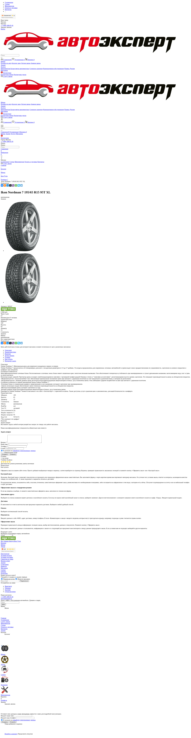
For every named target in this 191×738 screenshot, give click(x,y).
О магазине (5, 564)
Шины (3, 61)
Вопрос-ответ (5, 561)
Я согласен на (19, 451)
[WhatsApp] (16, 185)
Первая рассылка (9, 579)
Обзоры (3, 571)
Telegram (8, 588)
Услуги (3, 67)
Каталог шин (16, 63)
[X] (10, 185)
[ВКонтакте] (2, 185)
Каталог (3, 543)
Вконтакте (8, 586)
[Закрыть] (1, 156)
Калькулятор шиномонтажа (20, 68)
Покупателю (5, 554)
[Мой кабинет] (2, 120)
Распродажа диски (20, 74)
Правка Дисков (69, 68)
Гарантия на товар (7, 559)
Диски (3, 546)
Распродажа (5, 138)
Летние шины (26, 63)
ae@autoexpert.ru (6, 598)
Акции (3, 65)
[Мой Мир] (7, 185)
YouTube (8, 590)
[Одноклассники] (5, 185)
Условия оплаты (6, 555)
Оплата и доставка (30, 162)
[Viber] (13, 185)
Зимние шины (36, 63)
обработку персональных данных (24, 451)
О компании (5, 162)
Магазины (4, 70)
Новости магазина (23, 579)
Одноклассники (10, 591)
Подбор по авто (6, 63)
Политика (4, 573)
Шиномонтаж (6, 68)
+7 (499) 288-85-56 (7, 25)
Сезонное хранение (36, 68)
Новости (4, 566)
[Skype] (19, 185)
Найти (3, 604)
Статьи (12, 162)
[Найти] (1, 57)
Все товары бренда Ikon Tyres (11, 541)
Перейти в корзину (11, 734)
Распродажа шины (7, 74)
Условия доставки (7, 557)
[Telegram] (21, 185)
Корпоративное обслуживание (53, 68)
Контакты (41, 162)
